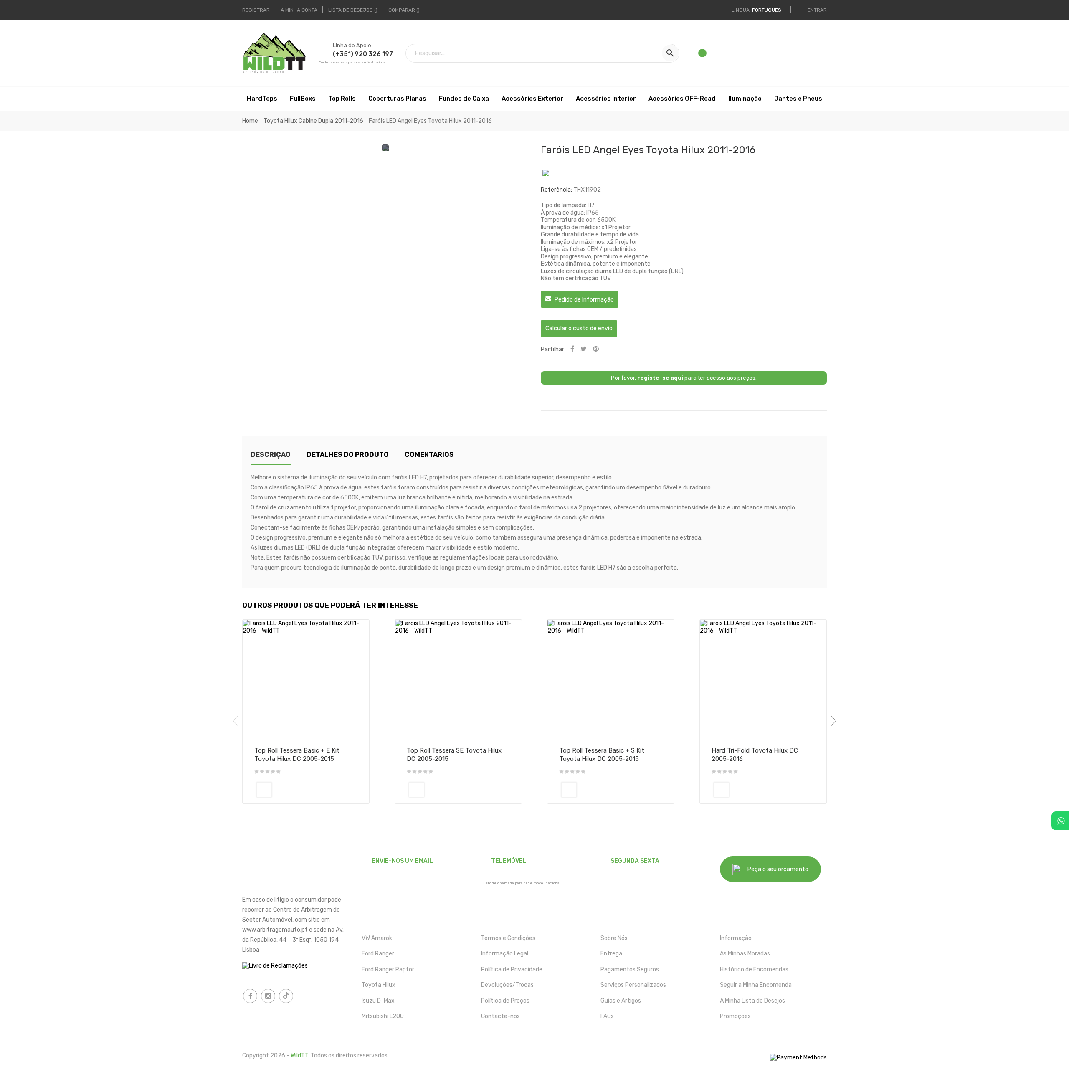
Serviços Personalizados (633, 984)
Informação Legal (504, 953)
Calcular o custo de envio (579, 328)
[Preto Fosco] (264, 789)
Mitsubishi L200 (383, 1016)
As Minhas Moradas (745, 953)
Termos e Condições (508, 938)
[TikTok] (286, 996)
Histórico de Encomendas (754, 969)
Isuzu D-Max (378, 1000)
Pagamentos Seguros (629, 969)
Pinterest (596, 349)
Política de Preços (505, 1000)
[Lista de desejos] (703, 55)
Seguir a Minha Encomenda (756, 984)
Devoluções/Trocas (507, 984)
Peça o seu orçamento (776, 869)
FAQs (607, 1016)
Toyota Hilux (378, 984)
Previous (238, 720)
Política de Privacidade (511, 969)
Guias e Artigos (620, 1000)
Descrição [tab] (271, 455)
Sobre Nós (614, 938)
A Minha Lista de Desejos (752, 1000)
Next (831, 720)
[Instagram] (268, 996)
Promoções (735, 1016)
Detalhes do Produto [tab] (348, 455)
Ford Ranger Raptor (388, 969)
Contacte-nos (500, 1016)
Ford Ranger (378, 953)
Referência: (556, 189)
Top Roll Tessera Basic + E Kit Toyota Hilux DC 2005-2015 (296, 755)
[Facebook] (250, 996)
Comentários (429, 455)
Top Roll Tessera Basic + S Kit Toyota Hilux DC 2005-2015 (601, 755)
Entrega (611, 953)
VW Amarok (377, 938)
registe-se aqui (660, 378)
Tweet (583, 349)
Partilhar (572, 349)
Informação (736, 938)
